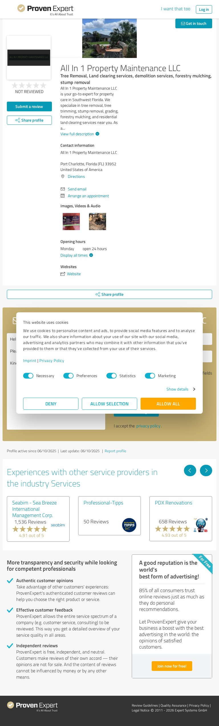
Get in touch (195, 23)
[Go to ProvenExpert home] (45, 10)
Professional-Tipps (103, 502)
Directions (76, 176)
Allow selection (109, 403)
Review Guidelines (145, 705)
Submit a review (29, 106)
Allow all (168, 403)
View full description (77, 133)
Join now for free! (171, 666)
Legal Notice (140, 710)
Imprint (29, 360)
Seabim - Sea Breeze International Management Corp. (34, 508)
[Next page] (206, 470)
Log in (204, 9)
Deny (50, 403)
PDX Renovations (173, 502)
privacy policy (148, 426)
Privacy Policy (51, 360)
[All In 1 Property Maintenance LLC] (28, 57)
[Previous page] (190, 470)
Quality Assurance (173, 705)
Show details (177, 389)
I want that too (175, 8)
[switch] (68, 376)
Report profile (115, 450)
